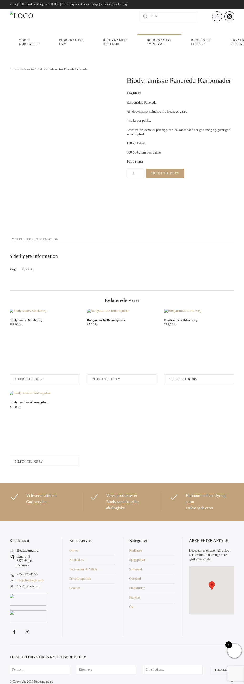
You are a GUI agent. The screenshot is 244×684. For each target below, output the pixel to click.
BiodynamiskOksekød (115, 42)
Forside (14, 69)
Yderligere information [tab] (35, 239)
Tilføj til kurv (165, 173)
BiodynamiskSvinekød (159, 42)
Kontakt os (76, 560)
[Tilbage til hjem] (33, 16)
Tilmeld (222, 669)
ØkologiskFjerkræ (201, 42)
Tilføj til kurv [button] (29, 379)
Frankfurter (137, 588)
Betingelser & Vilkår (83, 569)
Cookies (74, 588)
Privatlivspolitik (80, 578)
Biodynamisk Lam (71, 42)
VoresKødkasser (29, 42)
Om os (73, 550)
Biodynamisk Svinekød (33, 69)
